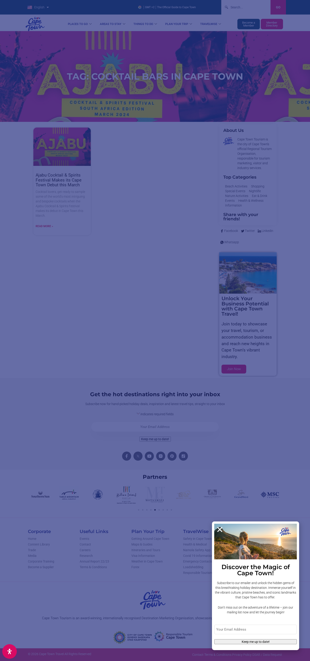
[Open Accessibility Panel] (9, 651)
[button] (219, 529)
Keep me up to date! (256, 642)
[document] (155, 330)
